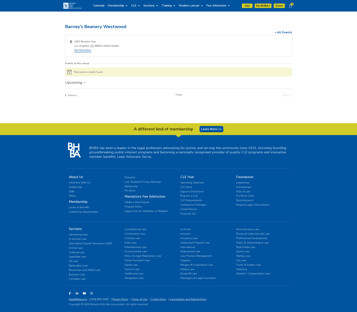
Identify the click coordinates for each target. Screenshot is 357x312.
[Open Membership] (126, 5)
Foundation (244, 177)
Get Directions (82, 50)
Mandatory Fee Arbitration (145, 196)
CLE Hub (187, 177)
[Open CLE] (138, 5)
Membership (78, 201)
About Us (76, 177)
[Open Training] (174, 5)
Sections (75, 229)
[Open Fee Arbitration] (228, 5)
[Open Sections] (157, 5)
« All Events (283, 32)
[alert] (178, 72)
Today (178, 94)
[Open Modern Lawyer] (201, 5)
